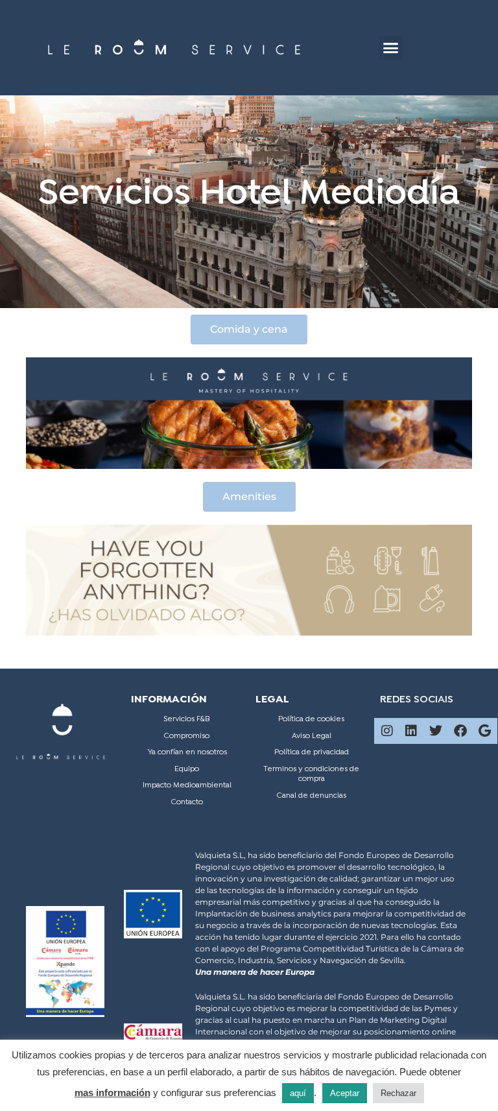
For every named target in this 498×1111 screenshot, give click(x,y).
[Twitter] (436, 731)
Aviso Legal (311, 736)
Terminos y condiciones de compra (311, 774)
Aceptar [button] (344, 1093)
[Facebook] (460, 731)
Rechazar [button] (398, 1093)
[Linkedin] (411, 731)
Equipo (186, 769)
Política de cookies (311, 719)
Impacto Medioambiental (187, 785)
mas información (112, 1092)
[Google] (484, 731)
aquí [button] (298, 1093)
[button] (391, 48)
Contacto (187, 802)
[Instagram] (387, 731)
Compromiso (186, 736)
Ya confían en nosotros (187, 752)
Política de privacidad (311, 752)
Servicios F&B (186, 719)
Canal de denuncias (311, 795)
